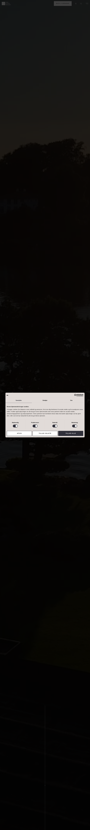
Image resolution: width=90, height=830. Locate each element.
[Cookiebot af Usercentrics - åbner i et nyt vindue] (75, 395)
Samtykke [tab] (19, 400)
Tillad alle (71, 433)
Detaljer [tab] (45, 400)
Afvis (19, 433)
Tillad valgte (45, 433)
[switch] (35, 426)
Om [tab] (71, 400)
